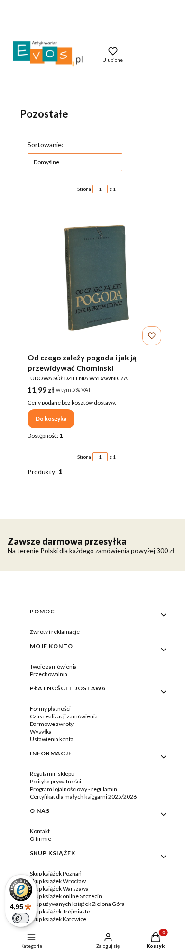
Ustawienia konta (52, 739)
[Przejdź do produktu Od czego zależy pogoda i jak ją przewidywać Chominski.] (96, 278)
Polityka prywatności (55, 781)
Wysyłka (41, 731)
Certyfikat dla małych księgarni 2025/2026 (83, 796)
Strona (84, 189)
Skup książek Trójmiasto (60, 911)
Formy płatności (50, 708)
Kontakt (40, 831)
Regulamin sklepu (52, 773)
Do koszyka (51, 418)
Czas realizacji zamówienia (64, 716)
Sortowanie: (46, 145)
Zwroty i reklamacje (55, 631)
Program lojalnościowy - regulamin (73, 788)
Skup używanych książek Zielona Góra (77, 903)
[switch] (20, 918)
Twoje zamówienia (53, 666)
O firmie (40, 838)
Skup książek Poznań (56, 873)
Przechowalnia (48, 674)
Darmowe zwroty (52, 723)
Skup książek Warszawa (59, 888)
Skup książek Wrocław (58, 881)
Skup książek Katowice (58, 919)
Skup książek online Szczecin (66, 896)
